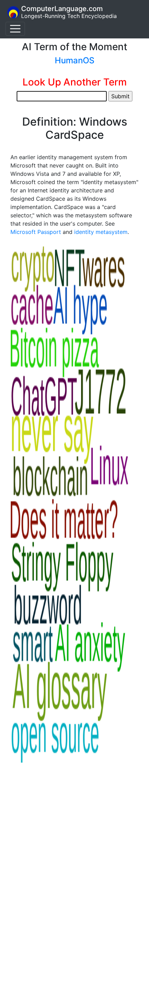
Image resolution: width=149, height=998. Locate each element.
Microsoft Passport (35, 231)
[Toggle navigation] (15, 29)
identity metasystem (101, 231)
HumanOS (74, 60)
